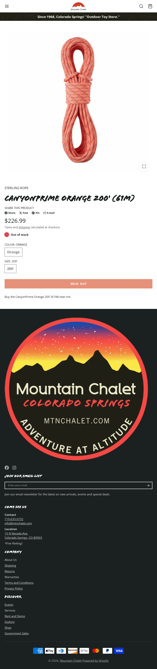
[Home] (78, 6)
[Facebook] (7, 468)
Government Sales (17, 633)
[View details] (78, 387)
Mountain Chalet (71, 661)
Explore (10, 622)
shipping (24, 227)
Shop (8, 627)
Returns (10, 571)
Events (9, 605)
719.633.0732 (14, 519)
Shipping (10, 565)
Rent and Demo (15, 616)
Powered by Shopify (95, 661)
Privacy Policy (14, 588)
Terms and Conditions (19, 583)
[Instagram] (14, 468)
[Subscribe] (148, 485)
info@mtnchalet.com (18, 523)
